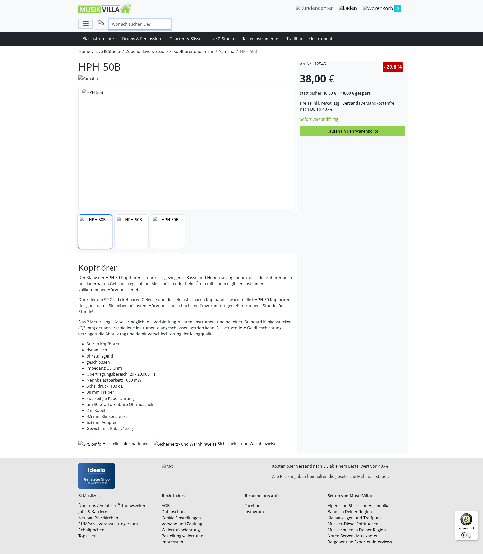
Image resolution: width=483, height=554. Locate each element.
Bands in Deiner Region (350, 512)
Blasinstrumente (98, 39)
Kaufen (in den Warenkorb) (352, 131)
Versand (350, 103)
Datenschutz (173, 512)
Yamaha (226, 51)
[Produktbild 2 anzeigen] (131, 231)
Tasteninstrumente (260, 39)
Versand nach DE (312, 466)
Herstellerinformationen (125, 443)
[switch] (466, 535)
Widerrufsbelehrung (181, 530)
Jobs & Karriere (92, 512)
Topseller (87, 536)
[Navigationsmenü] (85, 24)
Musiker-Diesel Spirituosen (353, 524)
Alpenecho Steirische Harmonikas (359, 505)
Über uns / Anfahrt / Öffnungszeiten (112, 505)
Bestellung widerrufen (182, 536)
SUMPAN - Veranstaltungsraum (108, 524)
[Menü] (475, 513)
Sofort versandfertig (319, 119)
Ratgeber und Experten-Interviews (360, 542)
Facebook (254, 505)
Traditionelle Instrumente (310, 39)
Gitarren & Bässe (185, 39)
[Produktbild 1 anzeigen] (95, 231)
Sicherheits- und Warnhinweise (246, 443)
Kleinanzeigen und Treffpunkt (355, 518)
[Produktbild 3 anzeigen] (168, 231)
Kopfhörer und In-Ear (193, 51)
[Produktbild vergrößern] (186, 148)
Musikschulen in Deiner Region (357, 530)
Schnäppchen (91, 530)
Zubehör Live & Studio (147, 51)
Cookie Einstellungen (181, 518)
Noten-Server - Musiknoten (353, 536)
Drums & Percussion (141, 39)
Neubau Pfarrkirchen (98, 518)
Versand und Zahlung (182, 524)
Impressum (172, 542)
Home (84, 51)
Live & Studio (222, 39)
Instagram (254, 512)
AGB (166, 505)
